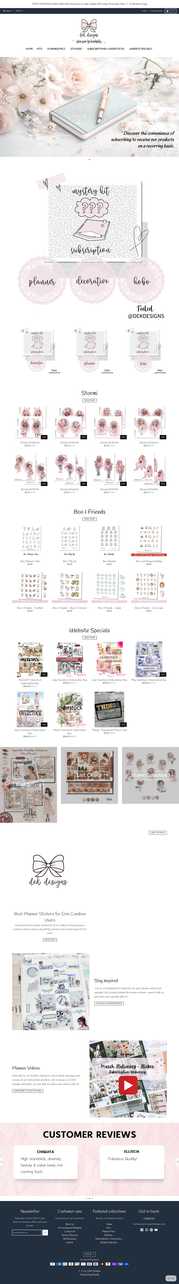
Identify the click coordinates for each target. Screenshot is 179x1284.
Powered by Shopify (89, 1274)
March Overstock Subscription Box (69, 731)
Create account (156, 11)
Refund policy (69, 1238)
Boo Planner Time (30, 561)
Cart (172, 11)
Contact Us (69, 1231)
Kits (108, 1227)
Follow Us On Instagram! (109, 1003)
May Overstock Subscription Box (149, 680)
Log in (144, 11)
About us (70, 1224)
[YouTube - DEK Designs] (156, 1229)
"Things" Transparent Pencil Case (109, 730)
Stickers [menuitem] (76, 48)
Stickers (108, 1235)
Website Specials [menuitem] (141, 48)
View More (89, 400)
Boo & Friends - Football (30, 608)
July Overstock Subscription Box (69, 680)
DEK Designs (94, 1271)
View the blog (158, 833)
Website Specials (108, 1242)
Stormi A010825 (149, 489)
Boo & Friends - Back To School (70, 608)
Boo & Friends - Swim (109, 608)
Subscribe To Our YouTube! (27, 1091)
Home (109, 1224)
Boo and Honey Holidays (149, 561)
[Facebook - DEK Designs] (141, 1229)
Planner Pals (108, 1231)
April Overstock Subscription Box (30, 731)
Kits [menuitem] (39, 48)
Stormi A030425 (69, 443)
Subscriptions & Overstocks (108, 1238)
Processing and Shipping (69, 1227)
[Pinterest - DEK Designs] (151, 1229)
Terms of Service (70, 1235)
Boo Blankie (109, 561)
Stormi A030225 (149, 443)
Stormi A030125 (30, 489)
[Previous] (1, 1162)
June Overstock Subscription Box (109, 680)
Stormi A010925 (109, 489)
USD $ (18, 11)
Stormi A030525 (30, 443)
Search (69, 1242)
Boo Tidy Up (69, 561)
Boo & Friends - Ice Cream (149, 608)
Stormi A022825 (69, 489)
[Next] (177, 1162)
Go (45, 1232)
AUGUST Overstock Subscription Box (30, 681)
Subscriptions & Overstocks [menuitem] (105, 48)
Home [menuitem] (29, 48)
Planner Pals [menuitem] (56, 48)
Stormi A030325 (109, 443)
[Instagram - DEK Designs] (146, 1229)
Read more (50, 940)
